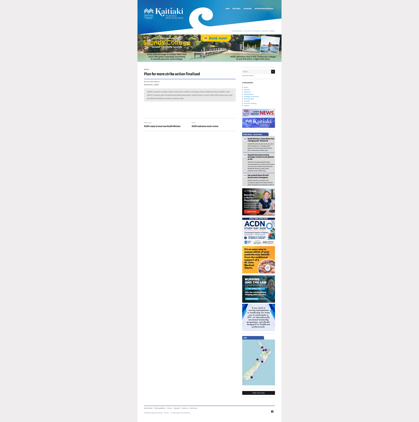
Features (247, 92)
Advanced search (248, 75)
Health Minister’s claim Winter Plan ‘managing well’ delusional (261, 139)
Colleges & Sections (251, 96)
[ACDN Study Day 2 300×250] (258, 231)
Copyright (177, 408)
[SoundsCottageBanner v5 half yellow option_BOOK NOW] (209, 48)
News (246, 87)
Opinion (247, 90)
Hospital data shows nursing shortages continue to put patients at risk (261, 156)
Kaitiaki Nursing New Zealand (153, 413)
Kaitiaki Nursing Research (264, 8)
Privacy (169, 408)
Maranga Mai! (249, 99)
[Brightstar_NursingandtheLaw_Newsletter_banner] (258, 289)
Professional (248, 94)
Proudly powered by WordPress (180, 413)
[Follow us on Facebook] (272, 411)
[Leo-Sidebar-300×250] (258, 317)
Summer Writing (250, 103)
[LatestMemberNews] (258, 112)
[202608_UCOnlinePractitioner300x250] (258, 202)
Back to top (193, 408)
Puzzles (247, 101)
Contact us (185, 408)
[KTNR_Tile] (258, 122)
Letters (246, 106)
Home (227, 8)
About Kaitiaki (148, 408)
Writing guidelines (160, 408)
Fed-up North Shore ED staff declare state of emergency (258, 176)
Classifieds (247, 8)
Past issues (236, 8)
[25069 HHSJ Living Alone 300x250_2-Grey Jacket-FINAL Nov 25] (258, 259)
